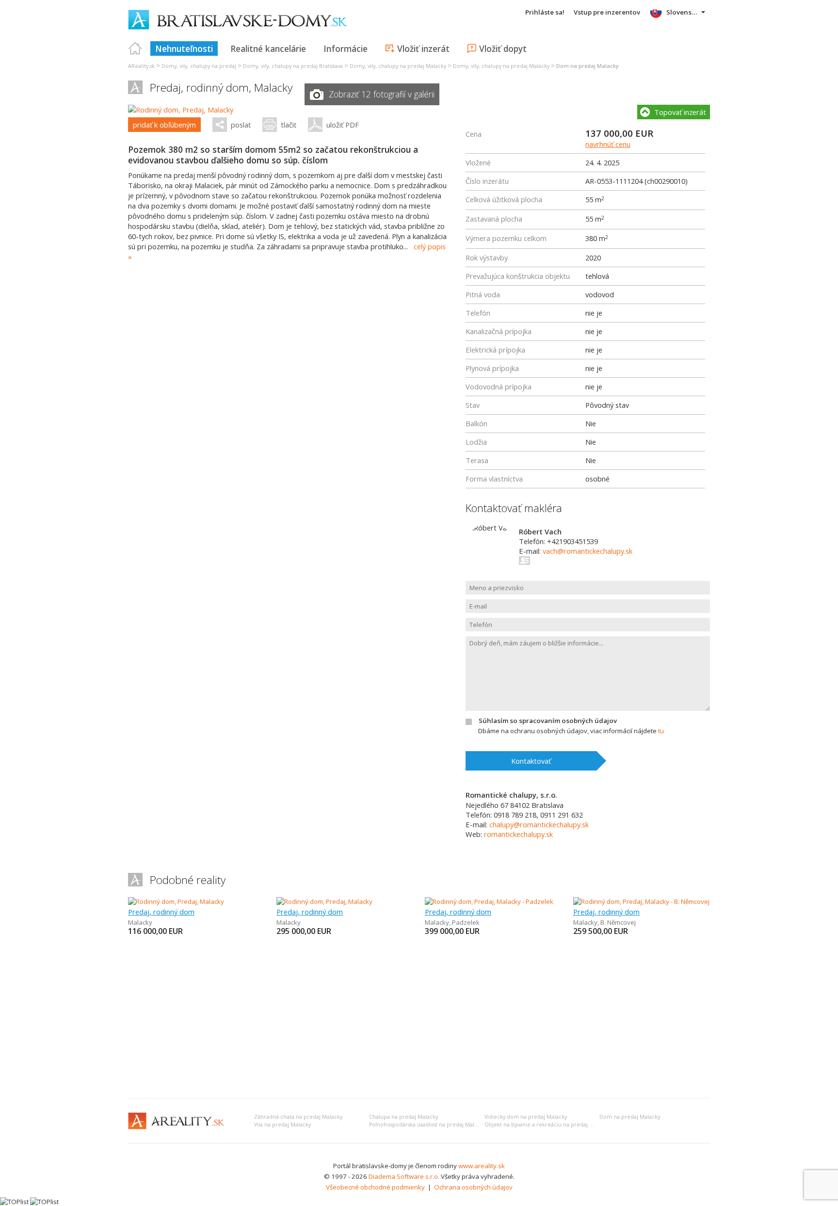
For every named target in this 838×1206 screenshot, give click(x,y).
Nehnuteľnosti (184, 48)
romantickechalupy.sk (518, 834)
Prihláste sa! (544, 12)
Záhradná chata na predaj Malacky (298, 1116)
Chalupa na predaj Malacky (403, 1116)
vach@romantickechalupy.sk (587, 551)
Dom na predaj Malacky (629, 1116)
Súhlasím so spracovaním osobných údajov (548, 720)
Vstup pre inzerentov (607, 12)
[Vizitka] (525, 560)
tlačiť (288, 124)
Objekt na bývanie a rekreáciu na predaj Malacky (547, 1124)
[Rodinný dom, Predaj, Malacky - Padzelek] (489, 901)
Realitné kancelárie (268, 48)
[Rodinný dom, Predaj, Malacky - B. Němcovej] (641, 901)
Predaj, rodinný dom (161, 912)
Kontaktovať (531, 761)
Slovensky (682, 12)
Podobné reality (188, 879)
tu (661, 730)
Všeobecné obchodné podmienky (375, 1187)
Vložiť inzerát (423, 48)
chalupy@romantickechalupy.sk (539, 824)
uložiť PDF (342, 124)
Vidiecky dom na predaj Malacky (525, 1116)
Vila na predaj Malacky (282, 1124)
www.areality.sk (481, 1165)
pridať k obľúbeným (164, 124)
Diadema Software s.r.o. (404, 1176)
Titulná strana (135, 48)
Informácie (345, 48)
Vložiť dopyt (503, 48)
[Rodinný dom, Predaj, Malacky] (180, 109)
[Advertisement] (419, 1018)
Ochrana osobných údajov (473, 1187)
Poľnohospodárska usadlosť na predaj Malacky (427, 1124)
